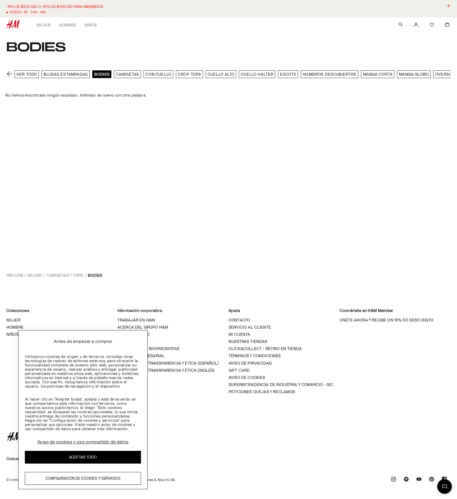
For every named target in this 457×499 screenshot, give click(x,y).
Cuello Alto (221, 74)
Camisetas (127, 74)
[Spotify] (406, 480)
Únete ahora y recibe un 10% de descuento (386, 320)
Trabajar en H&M (136, 320)
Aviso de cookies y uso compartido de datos (83, 441)
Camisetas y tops (65, 275)
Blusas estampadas (65, 74)
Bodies (101, 74)
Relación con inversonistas (148, 348)
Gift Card (239, 370)
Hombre (67, 25)
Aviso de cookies (247, 377)
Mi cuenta (239, 334)
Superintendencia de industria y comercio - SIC (281, 384)
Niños (91, 25)
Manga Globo (414, 74)
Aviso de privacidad (250, 363)
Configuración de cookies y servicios (83, 478)
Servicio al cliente (250, 327)
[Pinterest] (431, 480)
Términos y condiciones (255, 355)
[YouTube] (419, 480)
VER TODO (26, 74)
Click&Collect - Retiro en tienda (265, 348)
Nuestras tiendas (248, 341)
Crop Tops (189, 74)
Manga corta (378, 74)
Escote (288, 74)
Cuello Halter (257, 74)
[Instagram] (393, 480)
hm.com (14, 275)
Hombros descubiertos (329, 74)
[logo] (228, 436)
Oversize (445, 74)
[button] (228, 8)
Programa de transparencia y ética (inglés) (165, 370)
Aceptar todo (83, 457)
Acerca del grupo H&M (142, 327)
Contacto (239, 320)
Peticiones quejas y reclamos (262, 391)
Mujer (43, 25)
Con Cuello (158, 74)
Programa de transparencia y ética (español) (168, 363)
